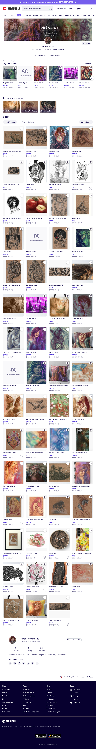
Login (4, 705)
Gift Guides (6, 689)
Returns (49, 693)
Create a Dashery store (31, 712)
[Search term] (50, 8)
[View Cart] (90, 8)
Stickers (25, 15)
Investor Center (28, 693)
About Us (26, 689)
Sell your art (27, 702)
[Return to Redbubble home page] (11, 8)
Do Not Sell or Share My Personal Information (37, 726)
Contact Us (50, 709)
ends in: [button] (40, 2)
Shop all (88, 64)
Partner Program (29, 696)
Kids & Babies (64, 15)
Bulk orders (6, 712)
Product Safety (51, 702)
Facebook (77, 693)
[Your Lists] (86, 8)
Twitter (76, 696)
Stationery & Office (87, 15)
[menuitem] (5, 15)
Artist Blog (26, 709)
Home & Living (52, 15)
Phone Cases (34, 15)
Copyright (50, 705)
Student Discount (8, 702)
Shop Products (40, 55)
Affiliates (26, 699)
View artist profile (58, 49)
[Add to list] (14, 67)
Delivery (49, 689)
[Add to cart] (90, 188)
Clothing (15, 15)
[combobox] (37, 8)
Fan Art (5, 693)
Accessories (74, 15)
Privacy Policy (18, 726)
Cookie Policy (57, 726)
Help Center (50, 696)
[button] (11, 107)
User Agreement (7, 726)
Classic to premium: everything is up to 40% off (38, 2)
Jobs (24, 705)
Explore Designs (54, 55)
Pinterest (77, 702)
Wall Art (43, 15)
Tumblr (76, 699)
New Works (6, 696)
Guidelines (50, 699)
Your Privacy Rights (53, 712)
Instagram (77, 689)
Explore (5, 15)
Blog (3, 699)
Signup (4, 709)
